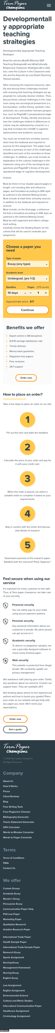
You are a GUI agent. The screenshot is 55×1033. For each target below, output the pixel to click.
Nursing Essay (11, 962)
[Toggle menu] (49, 5)
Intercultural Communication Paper (22, 1006)
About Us (8, 781)
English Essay (10, 978)
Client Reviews (11, 796)
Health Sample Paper (15, 942)
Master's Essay (11, 898)
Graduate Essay (11, 893)
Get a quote (15, 729)
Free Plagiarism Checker (16, 811)
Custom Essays (11, 888)
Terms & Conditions (13, 857)
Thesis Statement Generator (18, 822)
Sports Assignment (13, 957)
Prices (6, 791)
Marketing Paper (12, 919)
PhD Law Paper (11, 914)
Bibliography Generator (16, 817)
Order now (26, 377)
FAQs (6, 863)
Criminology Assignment (16, 1016)
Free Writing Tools (13, 806)
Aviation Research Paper (16, 929)
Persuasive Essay (12, 903)
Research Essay (11, 952)
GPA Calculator (11, 827)
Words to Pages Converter (17, 837)
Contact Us (9, 868)
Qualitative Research (14, 924)
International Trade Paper (17, 937)
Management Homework (17, 967)
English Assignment (14, 990)
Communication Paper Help (18, 909)
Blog (5, 801)
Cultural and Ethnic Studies (18, 1000)
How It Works (10, 786)
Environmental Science (15, 995)
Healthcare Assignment (16, 1011)
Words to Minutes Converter (18, 832)
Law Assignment (12, 985)
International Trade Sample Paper (21, 947)
